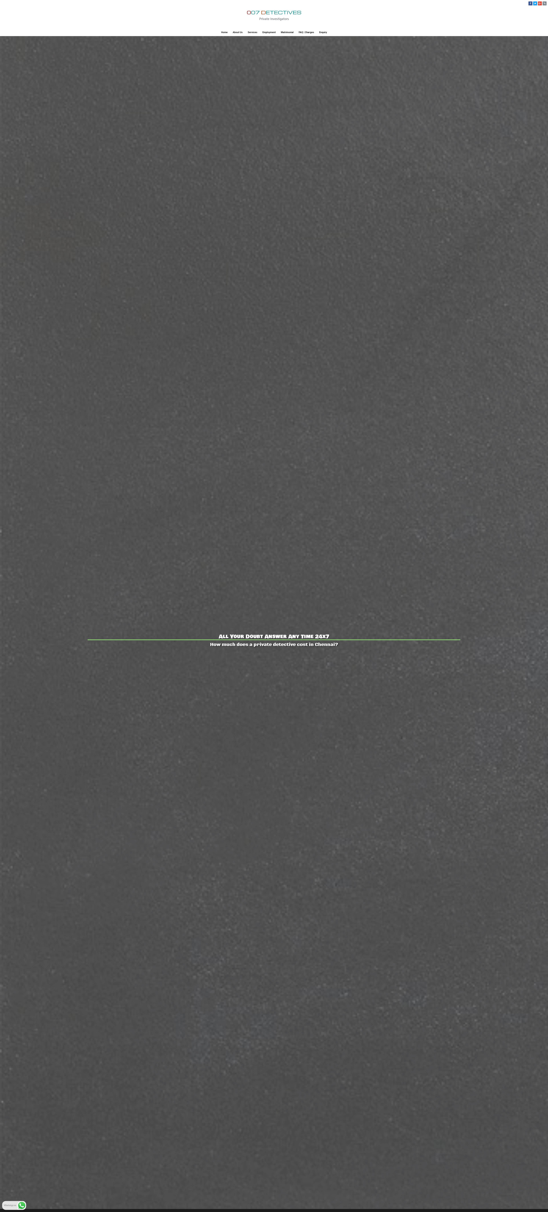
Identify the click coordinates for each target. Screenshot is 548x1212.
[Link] (545, 3)
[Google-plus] (540, 3)
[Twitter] (535, 3)
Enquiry (323, 32)
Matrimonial (287, 32)
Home (224, 32)
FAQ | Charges (306, 32)
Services (252, 32)
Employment (269, 32)
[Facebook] (530, 3)
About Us (238, 32)
